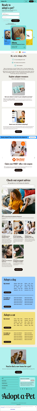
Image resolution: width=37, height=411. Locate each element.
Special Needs (18, 38)
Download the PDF (18, 104)
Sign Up (31, 1)
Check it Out (18, 131)
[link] (9, 37)
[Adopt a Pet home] (3, 1)
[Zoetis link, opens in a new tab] (16, 52)
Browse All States (7, 306)
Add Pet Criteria (6, 20)
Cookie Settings (18, 404)
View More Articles (18, 269)
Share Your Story (32, 137)
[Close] (36, 407)
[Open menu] (35, 1)
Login (26, 1)
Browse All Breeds (7, 292)
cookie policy (3, 407)
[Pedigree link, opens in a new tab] (20, 52)
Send (32, 380)
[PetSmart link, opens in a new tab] (24, 52)
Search (16, 20)
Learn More (18, 168)
